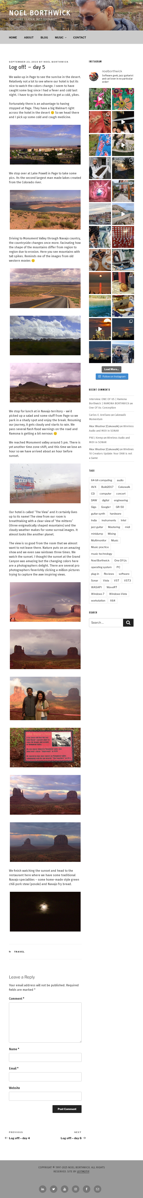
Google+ (106, 506)
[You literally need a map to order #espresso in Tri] (123, 237)
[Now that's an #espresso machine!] (100, 260)
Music (114, 540)
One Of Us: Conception (102, 407)
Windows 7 (97, 593)
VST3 (127, 580)
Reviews (109, 573)
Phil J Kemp (96, 437)
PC (118, 567)
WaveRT (112, 587)
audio (120, 480)
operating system (101, 567)
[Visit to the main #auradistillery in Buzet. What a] (123, 191)
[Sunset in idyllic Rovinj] (100, 214)
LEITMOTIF (83, 1171)
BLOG (44, 37)
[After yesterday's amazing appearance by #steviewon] (123, 122)
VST (116, 580)
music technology (101, 553)
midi (127, 527)
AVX (93, 486)
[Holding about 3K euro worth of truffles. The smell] (100, 168)
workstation (98, 600)
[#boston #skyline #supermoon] (100, 329)
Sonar (94, 580)
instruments (109, 520)
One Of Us (120, 560)
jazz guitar (97, 527)
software (124, 573)
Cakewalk (124, 486)
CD (93, 493)
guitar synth (98, 513)
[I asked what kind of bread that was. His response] (123, 283)
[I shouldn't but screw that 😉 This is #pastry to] (123, 306)
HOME (13, 37)
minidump (97, 533)
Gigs (93, 506)
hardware (115, 513)
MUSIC (59, 37)
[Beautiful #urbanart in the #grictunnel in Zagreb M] (100, 191)
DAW (94, 500)
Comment (16, 998)
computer (105, 493)
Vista (106, 580)
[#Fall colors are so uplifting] (100, 122)
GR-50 (120, 506)
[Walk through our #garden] (100, 99)
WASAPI (96, 587)
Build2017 (107, 486)
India (94, 520)
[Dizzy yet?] (123, 214)
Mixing (112, 533)
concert (120, 493)
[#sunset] (100, 283)
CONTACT (79, 37)
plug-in (95, 573)
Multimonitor (98, 540)
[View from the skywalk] (100, 237)
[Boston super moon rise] (100, 352)
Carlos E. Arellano (99, 415)
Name (14, 1049)
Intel (123, 520)
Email (13, 1068)
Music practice (100, 547)
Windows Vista (118, 593)
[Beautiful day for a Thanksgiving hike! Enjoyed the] (123, 352)
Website (14, 1088)
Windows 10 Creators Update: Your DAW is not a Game (111, 454)
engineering (121, 500)
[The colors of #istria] (123, 168)
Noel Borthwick (40, 13)
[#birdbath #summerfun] (123, 145)
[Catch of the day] (123, 260)
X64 (112, 600)
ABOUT (29, 37)
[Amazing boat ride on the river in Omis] (100, 306)
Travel (19, 951)
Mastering (114, 527)
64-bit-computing (101, 480)
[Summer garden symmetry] (123, 99)
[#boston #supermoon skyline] (123, 329)
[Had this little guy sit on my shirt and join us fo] (100, 145)
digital (105, 500)
